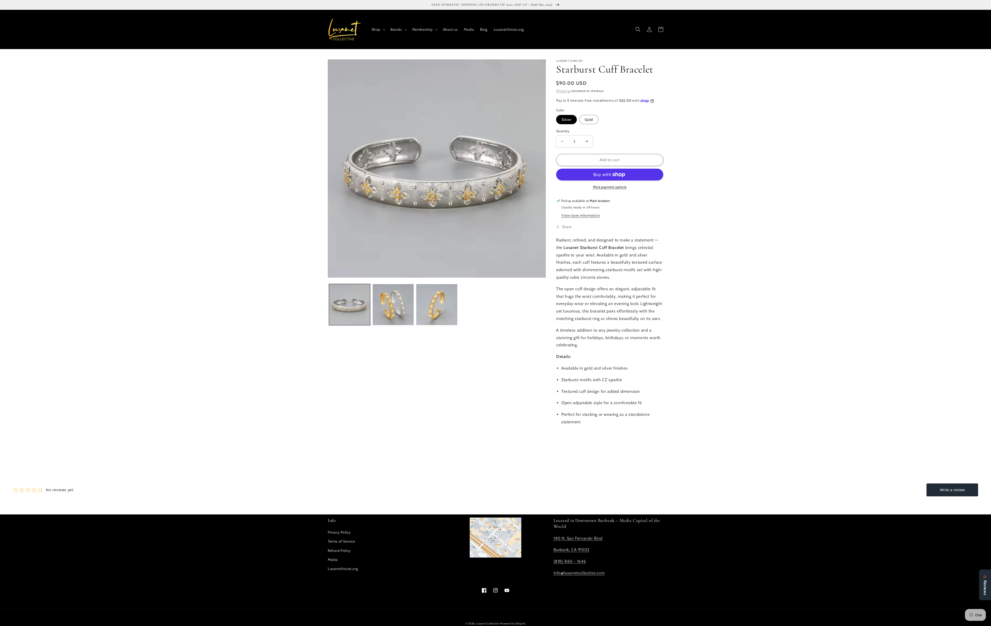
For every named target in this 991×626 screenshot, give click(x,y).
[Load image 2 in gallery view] (393, 304)
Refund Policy (339, 550)
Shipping (563, 91)
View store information (580, 215)
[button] (378, 29)
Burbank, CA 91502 (571, 549)
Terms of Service (341, 541)
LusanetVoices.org (343, 568)
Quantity (562, 131)
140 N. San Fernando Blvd (578, 538)
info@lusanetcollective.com (579, 572)
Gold (589, 119)
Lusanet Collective (487, 623)
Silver (566, 119)
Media (333, 559)
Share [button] (567, 226)
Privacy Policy (339, 532)
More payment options (610, 187)
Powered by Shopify (513, 623)
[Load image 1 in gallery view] (349, 304)
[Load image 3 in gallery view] (436, 304)
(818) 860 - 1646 (570, 561)
